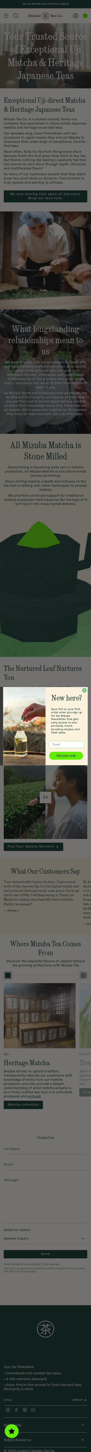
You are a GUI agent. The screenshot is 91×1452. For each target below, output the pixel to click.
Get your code (66, 755)
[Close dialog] (84, 690)
